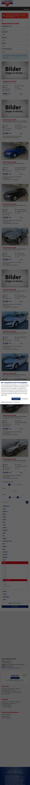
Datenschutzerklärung (7, 402)
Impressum (17, 402)
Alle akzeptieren (16, 398)
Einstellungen (25, 398)
